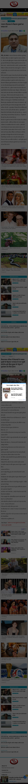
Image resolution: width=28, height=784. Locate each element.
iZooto (24, 399)
